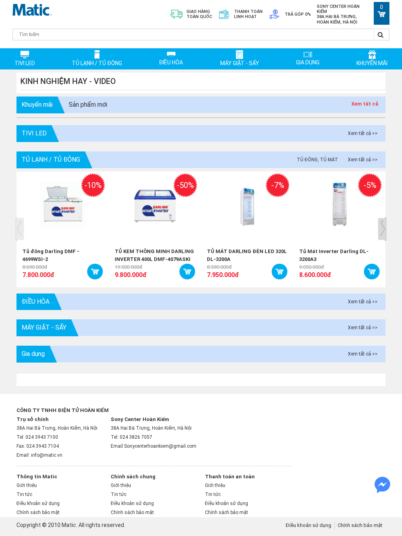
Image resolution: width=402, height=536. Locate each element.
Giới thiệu (26, 485)
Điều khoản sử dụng (38, 503)
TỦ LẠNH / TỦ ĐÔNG (97, 63)
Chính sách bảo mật (38, 512)
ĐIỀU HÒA (171, 62)
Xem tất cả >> (363, 133)
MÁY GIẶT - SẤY (239, 63)
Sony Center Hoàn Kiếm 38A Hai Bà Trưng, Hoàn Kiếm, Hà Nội (338, 14)
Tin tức (24, 494)
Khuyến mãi (371, 63)
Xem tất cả (364, 104)
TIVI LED (25, 63)
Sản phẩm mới (88, 104)
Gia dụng (308, 62)
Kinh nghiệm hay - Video (68, 81)
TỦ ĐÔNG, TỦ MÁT (317, 159)
